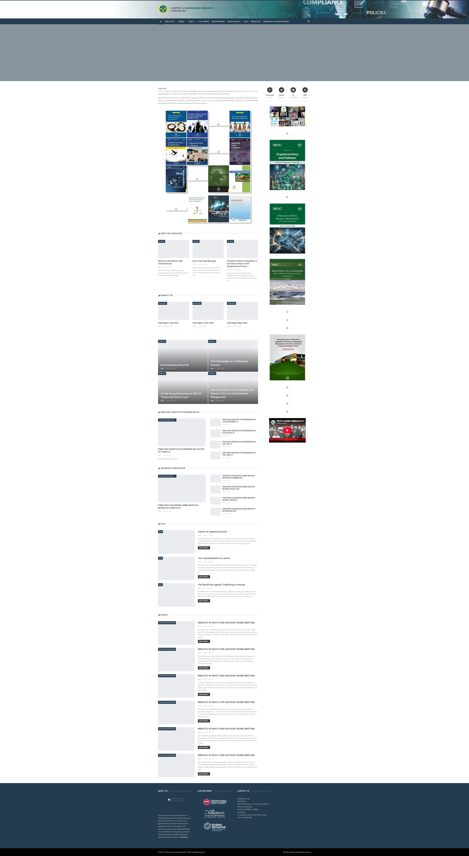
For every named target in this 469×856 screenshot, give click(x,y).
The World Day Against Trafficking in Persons (221, 584)
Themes (181, 21)
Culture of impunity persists (212, 531)
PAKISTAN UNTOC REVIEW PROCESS (276, 21)
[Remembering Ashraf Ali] (183, 356)
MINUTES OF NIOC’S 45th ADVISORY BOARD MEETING (226, 755)
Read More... (204, 548)
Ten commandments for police (214, 558)
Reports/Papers (218, 21)
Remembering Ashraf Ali (174, 365)
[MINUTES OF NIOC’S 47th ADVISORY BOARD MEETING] (176, 712)
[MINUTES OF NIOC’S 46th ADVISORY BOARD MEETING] (176, 739)
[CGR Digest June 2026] (208, 311)
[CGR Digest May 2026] (242, 311)
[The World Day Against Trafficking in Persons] (176, 595)
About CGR (169, 21)
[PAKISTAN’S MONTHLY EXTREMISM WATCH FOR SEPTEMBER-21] (215, 422)
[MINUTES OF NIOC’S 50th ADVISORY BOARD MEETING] (176, 633)
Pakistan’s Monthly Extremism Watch (167, 420)
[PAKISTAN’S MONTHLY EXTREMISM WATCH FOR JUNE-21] (215, 456)
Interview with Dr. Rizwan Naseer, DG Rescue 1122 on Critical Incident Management (232, 393)
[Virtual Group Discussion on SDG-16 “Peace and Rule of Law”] (183, 388)
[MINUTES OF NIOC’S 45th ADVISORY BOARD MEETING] (176, 765)
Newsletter (256, 21)
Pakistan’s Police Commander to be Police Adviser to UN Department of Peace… (242, 264)
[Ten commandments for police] (176, 568)
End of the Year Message (204, 261)
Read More (184, 837)
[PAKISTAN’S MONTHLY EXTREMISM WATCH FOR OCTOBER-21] (182, 432)
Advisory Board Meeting (167, 623)
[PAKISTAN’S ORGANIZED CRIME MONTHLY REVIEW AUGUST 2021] (215, 489)
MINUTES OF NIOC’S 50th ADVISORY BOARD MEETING (226, 622)
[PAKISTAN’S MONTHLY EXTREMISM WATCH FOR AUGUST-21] (215, 433)
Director (161, 241)
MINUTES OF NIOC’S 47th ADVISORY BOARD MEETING (226, 702)
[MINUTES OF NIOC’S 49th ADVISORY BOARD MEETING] (176, 659)
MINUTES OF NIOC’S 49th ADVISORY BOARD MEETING (226, 649)
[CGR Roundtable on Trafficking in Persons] (233, 356)
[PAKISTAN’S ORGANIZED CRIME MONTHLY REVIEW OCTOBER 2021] (182, 488)
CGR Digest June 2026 (203, 323)
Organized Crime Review (167, 476)
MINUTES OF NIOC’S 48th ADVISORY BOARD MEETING (226, 675)
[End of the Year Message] (208, 249)
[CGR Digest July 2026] (173, 311)
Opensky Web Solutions (303, 852)
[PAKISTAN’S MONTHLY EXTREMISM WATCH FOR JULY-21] (215, 445)
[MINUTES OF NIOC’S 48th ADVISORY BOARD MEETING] (176, 686)
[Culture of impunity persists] (176, 542)
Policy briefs (204, 21)
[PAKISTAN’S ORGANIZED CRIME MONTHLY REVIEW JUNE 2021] (215, 501)
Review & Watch (234, 21)
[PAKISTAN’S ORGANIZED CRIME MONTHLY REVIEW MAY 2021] (215, 512)
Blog (246, 21)
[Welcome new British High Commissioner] (173, 249)
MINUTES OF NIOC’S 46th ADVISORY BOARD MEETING (226, 728)
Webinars (162, 341)
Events (191, 21)
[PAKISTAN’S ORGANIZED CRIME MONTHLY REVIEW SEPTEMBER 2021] (215, 478)
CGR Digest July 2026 (168, 323)
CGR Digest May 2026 (237, 323)
